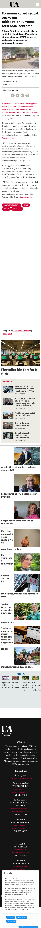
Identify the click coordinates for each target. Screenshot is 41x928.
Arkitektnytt (26, 196)
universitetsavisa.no (20, 791)
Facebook (17, 330)
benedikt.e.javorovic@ (20, 808)
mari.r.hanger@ (20, 825)
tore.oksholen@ (20, 789)
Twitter (26, 330)
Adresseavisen (8, 137)
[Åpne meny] (37, 4)
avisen (27, 160)
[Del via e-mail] (22, 95)
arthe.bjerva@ (21, 866)
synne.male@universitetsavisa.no (20, 851)
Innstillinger (11, 921)
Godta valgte (21, 917)
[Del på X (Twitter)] (17, 95)
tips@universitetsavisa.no (21, 778)
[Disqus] (20, 246)
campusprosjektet (11, 205)
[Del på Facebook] (13, 95)
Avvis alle (11, 917)
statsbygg (17, 209)
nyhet (6, 209)
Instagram (7, 333)
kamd (26, 205)
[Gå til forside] (21, 4)
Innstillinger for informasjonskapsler (28, 926)
